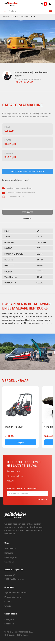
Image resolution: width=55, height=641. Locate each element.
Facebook (9, 624)
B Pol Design (23, 635)
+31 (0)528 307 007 (24, 82)
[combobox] (25, 11)
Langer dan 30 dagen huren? (15, 180)
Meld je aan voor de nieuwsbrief (22, 488)
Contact (8, 601)
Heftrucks (8, 553)
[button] (43, 3)
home (6, 16)
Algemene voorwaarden (15, 592)
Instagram (9, 619)
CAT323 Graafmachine (23, 16)
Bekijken (20, 442)
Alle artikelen (10, 548)
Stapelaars (9, 562)
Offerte (7, 606)
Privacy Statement (12, 597)
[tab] (27, 212)
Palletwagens (10, 557)
